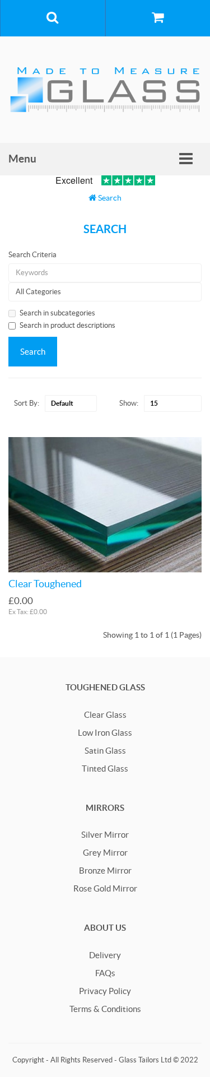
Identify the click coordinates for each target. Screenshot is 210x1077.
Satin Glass (105, 750)
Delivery (105, 955)
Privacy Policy (105, 991)
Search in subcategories (57, 313)
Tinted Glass (105, 768)
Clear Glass (105, 714)
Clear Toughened (45, 583)
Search (110, 197)
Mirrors (105, 808)
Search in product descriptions (67, 325)
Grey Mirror (105, 852)
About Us (105, 927)
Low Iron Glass (105, 732)
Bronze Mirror (105, 870)
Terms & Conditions (105, 1009)
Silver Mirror (105, 834)
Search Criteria (32, 254)
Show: (128, 403)
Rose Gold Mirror (105, 888)
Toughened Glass (105, 687)
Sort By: (26, 403)
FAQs (105, 973)
